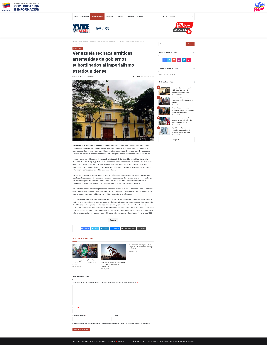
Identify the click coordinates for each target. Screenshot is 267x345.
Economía (140, 16)
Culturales (129, 16)
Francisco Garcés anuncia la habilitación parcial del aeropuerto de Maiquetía (182, 90)
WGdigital (120, 341)
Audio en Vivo (164, 341)
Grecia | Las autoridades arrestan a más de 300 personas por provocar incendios (183, 110)
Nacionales (84, 16)
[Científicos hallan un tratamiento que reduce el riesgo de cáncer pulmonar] (164, 131)
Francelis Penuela (79, 77)
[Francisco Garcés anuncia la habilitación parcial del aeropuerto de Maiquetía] (164, 91)
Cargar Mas (176, 140)
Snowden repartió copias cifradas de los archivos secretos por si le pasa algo (84, 262)
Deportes (120, 16)
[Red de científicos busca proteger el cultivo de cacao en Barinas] (164, 101)
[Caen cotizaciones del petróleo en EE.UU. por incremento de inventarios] (113, 252)
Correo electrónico (79, 315)
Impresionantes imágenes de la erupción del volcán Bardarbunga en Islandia (141, 247)
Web (116, 315)
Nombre (75, 308)
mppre (113, 220)
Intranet (155, 341)
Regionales (109, 16)
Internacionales (97, 16)
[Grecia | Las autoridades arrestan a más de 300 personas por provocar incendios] (164, 111)
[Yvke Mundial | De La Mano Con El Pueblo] (91, 28)
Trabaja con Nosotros (187, 341)
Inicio (76, 16)
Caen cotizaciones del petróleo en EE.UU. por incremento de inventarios (113, 264)
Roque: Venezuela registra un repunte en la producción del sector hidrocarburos (182, 120)
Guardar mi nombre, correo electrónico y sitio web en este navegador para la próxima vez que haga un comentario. (112, 323)
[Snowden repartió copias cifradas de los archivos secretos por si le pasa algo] (85, 251)
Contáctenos (174, 341)
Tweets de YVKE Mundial (167, 74)
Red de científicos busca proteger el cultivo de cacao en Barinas (182, 100)
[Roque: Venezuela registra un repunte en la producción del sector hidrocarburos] (164, 121)
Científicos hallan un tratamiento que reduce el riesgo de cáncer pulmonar (181, 130)
